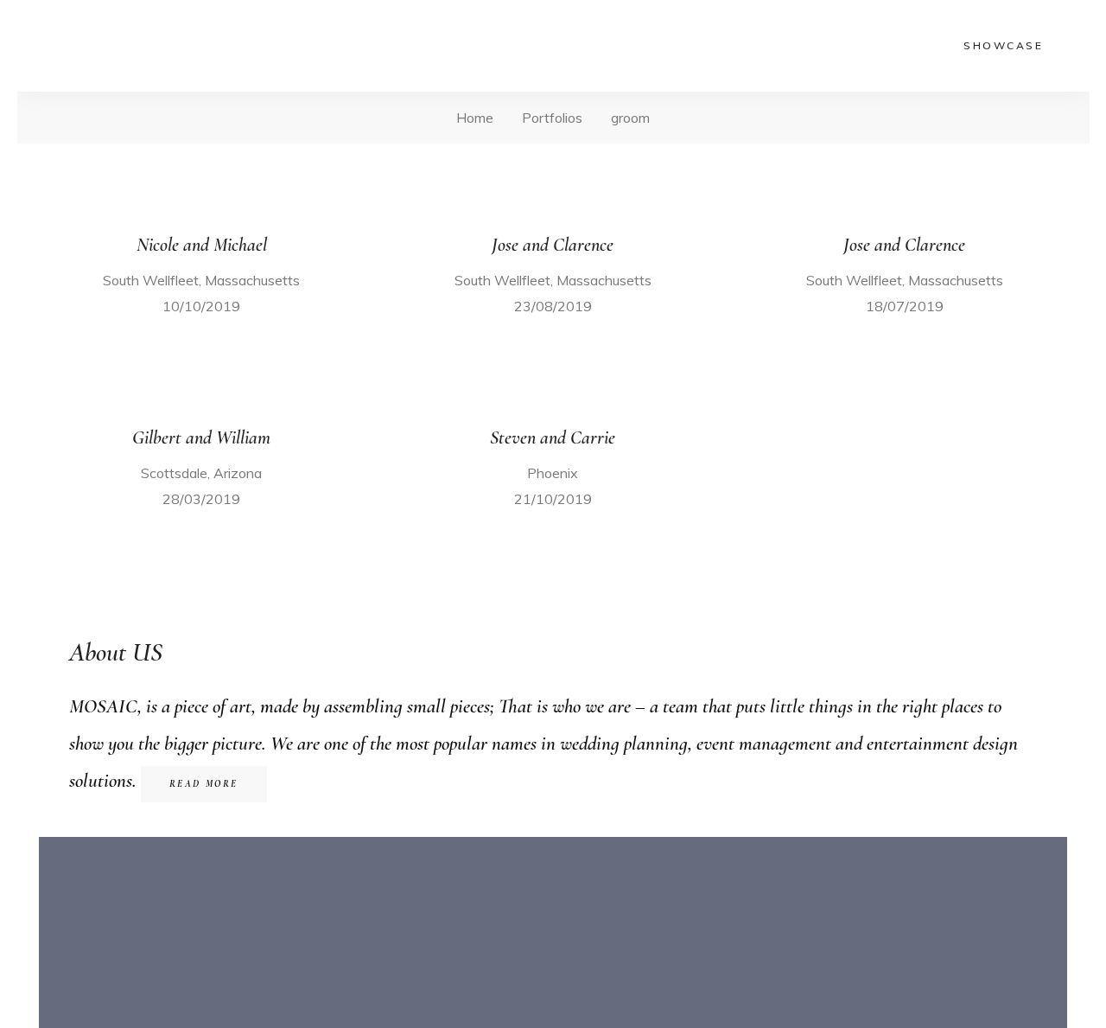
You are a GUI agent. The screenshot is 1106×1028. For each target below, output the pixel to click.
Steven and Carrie (552, 437)
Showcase (1003, 45)
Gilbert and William (201, 437)
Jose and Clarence (552, 244)
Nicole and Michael (202, 244)
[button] (204, 784)
